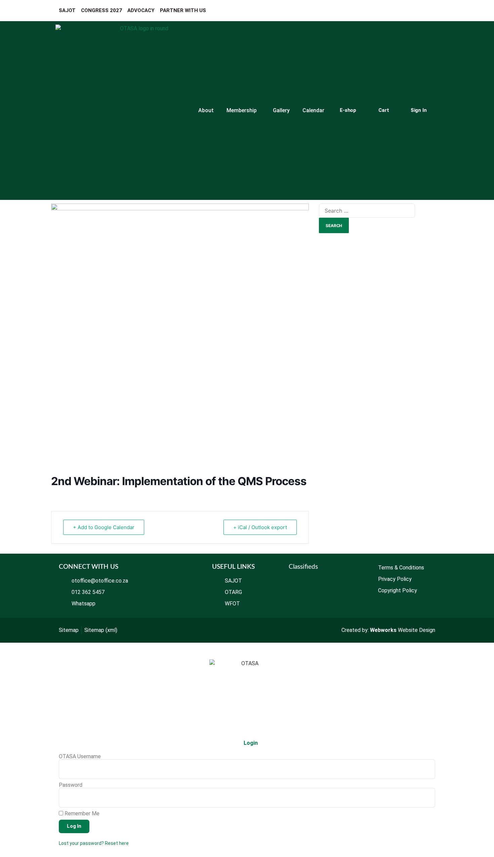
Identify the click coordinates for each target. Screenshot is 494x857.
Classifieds (303, 567)
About (206, 110)
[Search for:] (367, 211)
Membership (242, 110)
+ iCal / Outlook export (260, 527)
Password (70, 785)
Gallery (281, 110)
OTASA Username (80, 756)
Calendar (313, 110)
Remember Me (81, 813)
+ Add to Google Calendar (103, 527)
